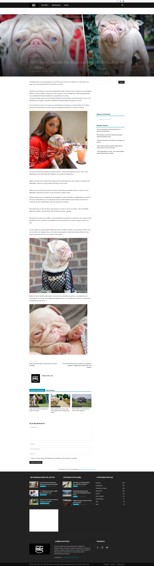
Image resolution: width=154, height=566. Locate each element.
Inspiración (56, 5)
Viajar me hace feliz (105, 119)
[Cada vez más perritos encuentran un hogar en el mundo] (39, 400)
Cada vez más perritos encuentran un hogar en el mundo (110, 141)
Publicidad (106, 564)
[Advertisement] (110, 99)
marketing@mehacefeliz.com (70, 557)
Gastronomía (43, 494)
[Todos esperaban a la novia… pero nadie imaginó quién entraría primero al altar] (60, 400)
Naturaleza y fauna (46, 17)
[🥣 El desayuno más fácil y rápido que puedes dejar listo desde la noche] (33, 493)
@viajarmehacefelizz (87, 469)
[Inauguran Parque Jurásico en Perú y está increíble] (67, 503)
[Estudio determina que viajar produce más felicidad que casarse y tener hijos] (67, 493)
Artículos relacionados (37, 390)
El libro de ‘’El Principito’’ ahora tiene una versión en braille (43, 364)
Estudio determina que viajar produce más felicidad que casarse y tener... (82, 492)
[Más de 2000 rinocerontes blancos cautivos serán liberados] (81, 400)
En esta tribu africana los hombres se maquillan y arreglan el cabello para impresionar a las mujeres (77, 365)
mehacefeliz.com (36, 71)
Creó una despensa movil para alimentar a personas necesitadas (108, 130)
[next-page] (33, 416)
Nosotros (113, 564)
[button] (122, 5)
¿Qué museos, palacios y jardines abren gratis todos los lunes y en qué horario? (109, 146)
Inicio (30, 17)
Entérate (75, 486)
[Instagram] (120, 1)
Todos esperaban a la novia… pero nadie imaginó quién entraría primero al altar (60, 410)
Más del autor (50, 390)
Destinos (44, 5)
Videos (66, 5)
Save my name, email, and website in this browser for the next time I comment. (54, 458)
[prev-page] (30, 416)
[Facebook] (117, 1)
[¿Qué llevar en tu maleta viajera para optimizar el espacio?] (67, 485)
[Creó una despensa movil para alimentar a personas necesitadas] (33, 485)
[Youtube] (123, 1)
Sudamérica (76, 504)
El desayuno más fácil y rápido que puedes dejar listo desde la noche (109, 135)
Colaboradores (121, 564)
